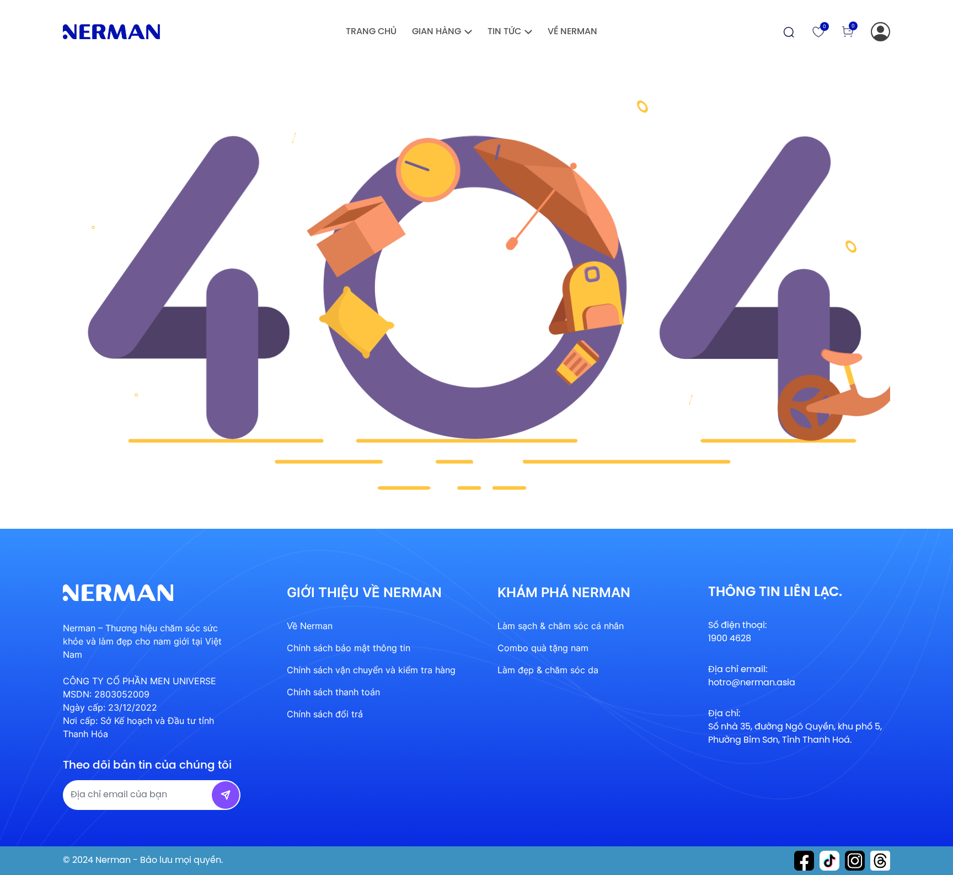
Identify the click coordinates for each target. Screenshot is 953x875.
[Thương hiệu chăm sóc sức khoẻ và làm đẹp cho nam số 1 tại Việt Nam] (111, 31)
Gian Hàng (436, 31)
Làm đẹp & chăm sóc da (547, 669)
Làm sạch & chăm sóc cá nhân (560, 625)
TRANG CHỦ (371, 31)
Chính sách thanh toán (333, 691)
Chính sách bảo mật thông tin (348, 647)
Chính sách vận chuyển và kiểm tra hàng (371, 669)
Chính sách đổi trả (325, 714)
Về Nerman (572, 31)
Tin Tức (504, 31)
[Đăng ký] (880, 31)
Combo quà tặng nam (542, 647)
